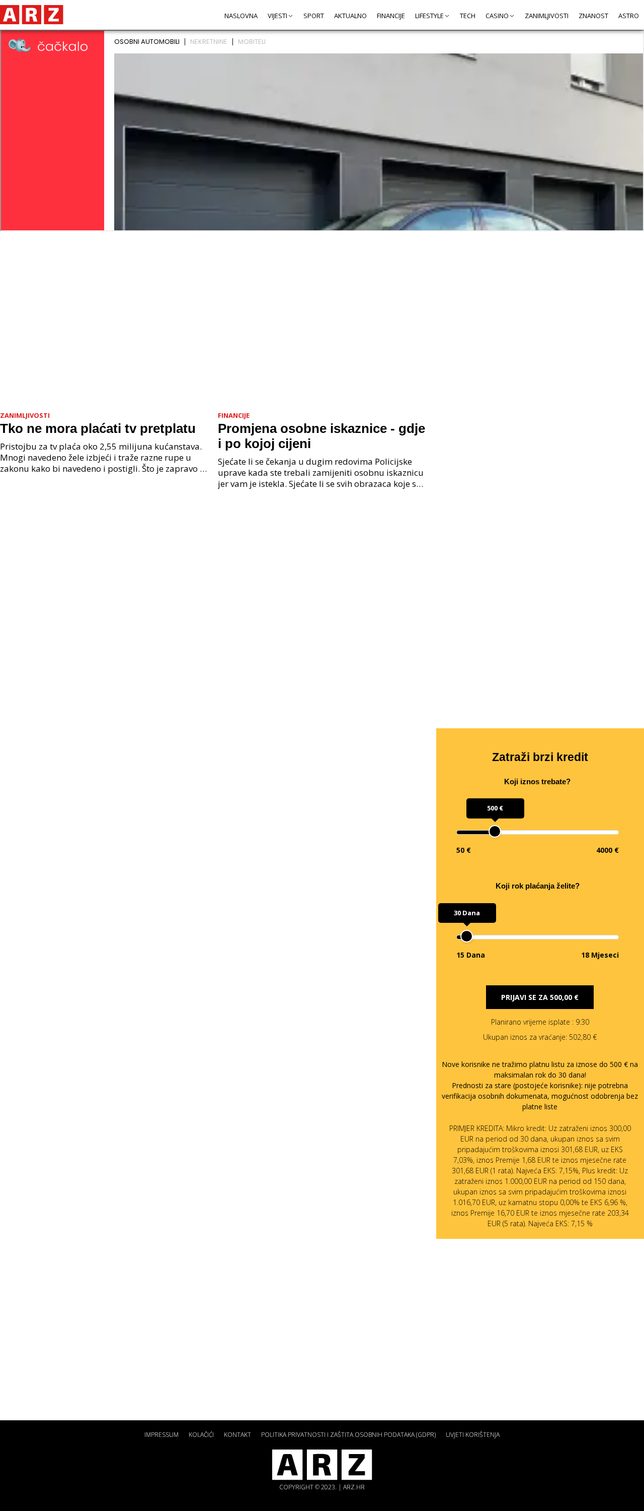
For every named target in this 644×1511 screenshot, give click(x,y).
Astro (628, 15)
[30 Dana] (466, 936)
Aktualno (350, 15)
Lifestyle (429, 15)
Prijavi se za (540, 997)
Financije (391, 15)
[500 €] (495, 831)
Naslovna (241, 15)
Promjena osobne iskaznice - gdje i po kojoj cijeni (321, 436)
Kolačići (201, 1434)
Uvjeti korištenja (473, 1434)
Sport (313, 15)
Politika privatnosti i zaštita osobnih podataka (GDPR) (348, 1434)
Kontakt (237, 1434)
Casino (497, 15)
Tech (467, 15)
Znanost (593, 15)
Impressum (161, 1434)
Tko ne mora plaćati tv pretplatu (98, 428)
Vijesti (277, 15)
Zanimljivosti (547, 15)
